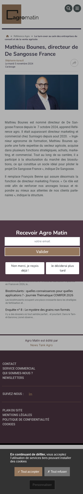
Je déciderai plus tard (62, 268)
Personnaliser (42, 484)
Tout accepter (29, 471)
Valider (42, 251)
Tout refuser (58, 471)
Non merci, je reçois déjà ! (25, 268)
